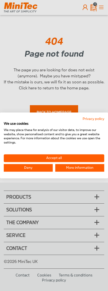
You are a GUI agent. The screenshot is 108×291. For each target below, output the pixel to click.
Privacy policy (93, 119)
